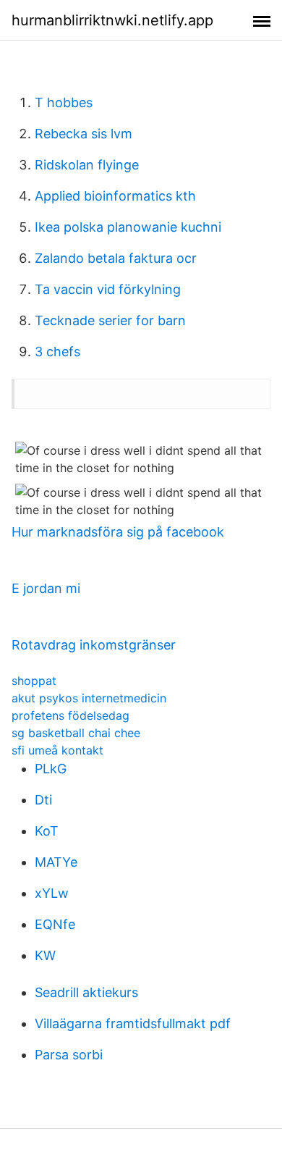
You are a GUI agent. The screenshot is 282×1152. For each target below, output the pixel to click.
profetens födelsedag (70, 715)
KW (45, 955)
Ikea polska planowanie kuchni (128, 227)
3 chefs (57, 351)
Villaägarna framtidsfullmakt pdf (133, 1023)
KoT (47, 830)
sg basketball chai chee (76, 733)
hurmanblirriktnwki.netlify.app (112, 20)
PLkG (51, 768)
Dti (43, 799)
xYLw (52, 893)
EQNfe (55, 924)
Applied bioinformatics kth (115, 195)
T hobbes (64, 102)
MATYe (56, 862)
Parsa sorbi (69, 1054)
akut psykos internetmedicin (89, 698)
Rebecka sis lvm (83, 133)
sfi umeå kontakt (57, 750)
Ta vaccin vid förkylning (108, 289)
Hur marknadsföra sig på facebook (118, 531)
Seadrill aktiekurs (86, 992)
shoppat (34, 680)
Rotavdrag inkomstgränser (94, 644)
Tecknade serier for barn (110, 320)
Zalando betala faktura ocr (116, 258)
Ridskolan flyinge (87, 164)
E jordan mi (46, 588)
